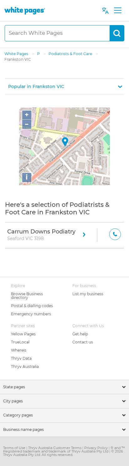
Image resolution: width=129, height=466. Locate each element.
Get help (80, 334)
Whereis (18, 350)
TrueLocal (20, 342)
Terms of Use (14, 448)
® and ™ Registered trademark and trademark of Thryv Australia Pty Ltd (64, 449)
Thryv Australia (25, 366)
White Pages (16, 53)
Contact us (82, 342)
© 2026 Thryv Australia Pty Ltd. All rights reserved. (63, 453)
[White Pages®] (24, 10)
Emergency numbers (31, 314)
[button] (64, 86)
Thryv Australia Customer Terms (55, 448)
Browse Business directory (27, 295)
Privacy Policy (96, 448)
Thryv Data (21, 358)
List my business (87, 293)
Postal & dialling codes (32, 305)
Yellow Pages (23, 334)
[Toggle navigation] (118, 11)
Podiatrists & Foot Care (71, 53)
